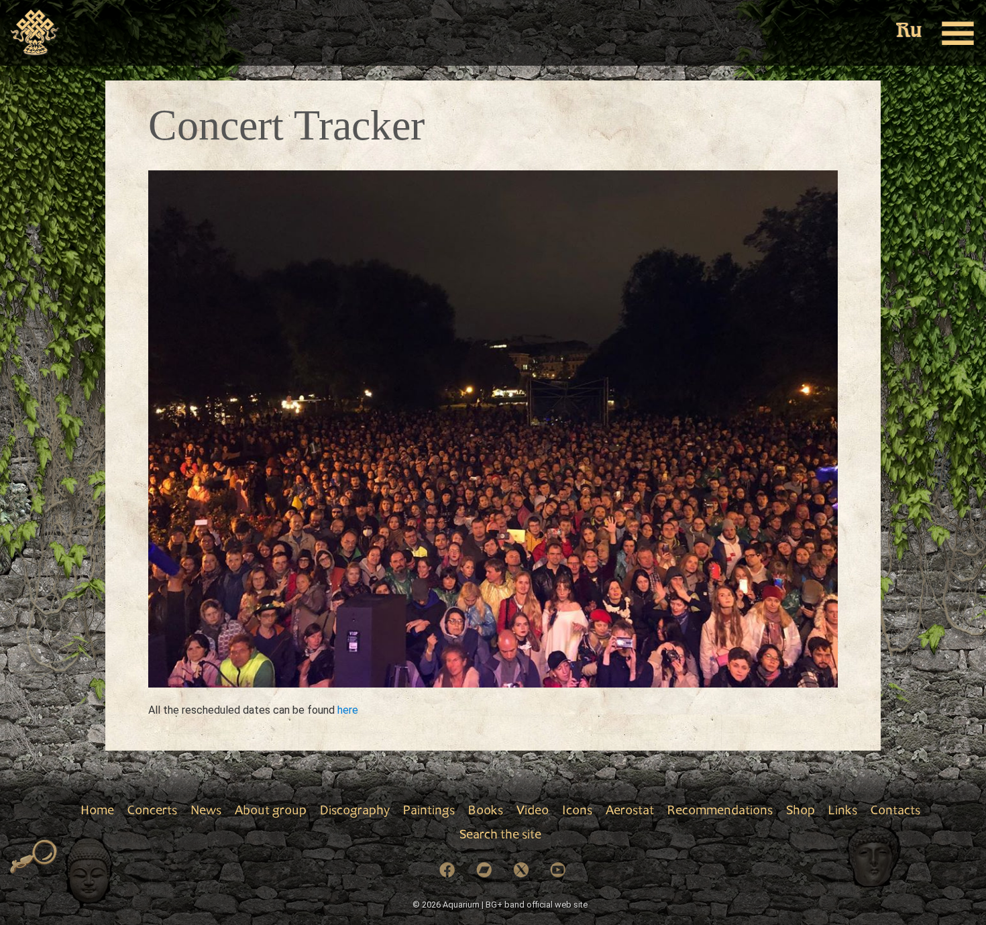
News (205, 811)
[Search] (34, 857)
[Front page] (35, 32)
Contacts (895, 811)
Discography (355, 811)
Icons (577, 811)
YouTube (558, 870)
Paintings (429, 811)
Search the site (500, 835)
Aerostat (630, 811)
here (347, 710)
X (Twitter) (521, 870)
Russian (909, 32)
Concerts (152, 811)
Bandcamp (484, 870)
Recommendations (720, 811)
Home (97, 811)
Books (485, 811)
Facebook (447, 870)
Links (842, 811)
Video (532, 811)
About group (271, 811)
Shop (800, 811)
